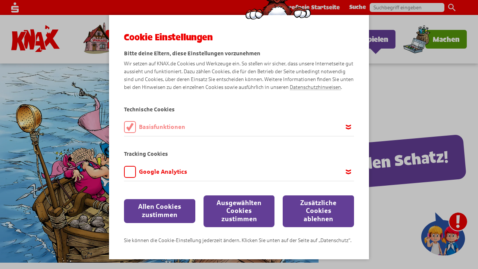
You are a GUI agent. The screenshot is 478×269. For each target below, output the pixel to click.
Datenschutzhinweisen (315, 87)
